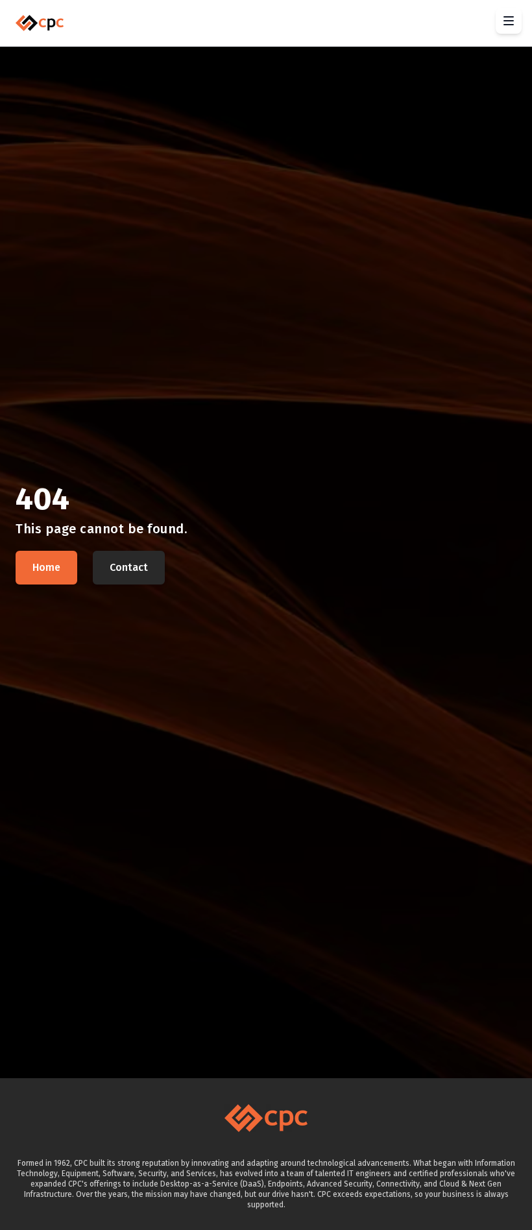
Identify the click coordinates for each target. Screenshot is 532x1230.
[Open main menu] (509, 21)
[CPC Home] (40, 23)
